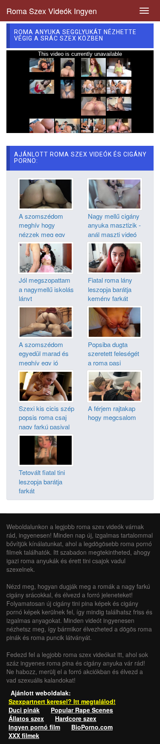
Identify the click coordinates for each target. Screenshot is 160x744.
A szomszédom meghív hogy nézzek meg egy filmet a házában (42, 229)
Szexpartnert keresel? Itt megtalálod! (62, 701)
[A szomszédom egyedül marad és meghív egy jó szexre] (45, 321)
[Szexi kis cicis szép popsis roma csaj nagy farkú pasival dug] (45, 385)
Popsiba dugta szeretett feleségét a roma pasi (113, 353)
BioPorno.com (92, 727)
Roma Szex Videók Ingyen (51, 10)
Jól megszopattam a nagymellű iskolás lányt (46, 289)
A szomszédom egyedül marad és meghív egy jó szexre (44, 358)
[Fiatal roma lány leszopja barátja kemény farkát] (115, 257)
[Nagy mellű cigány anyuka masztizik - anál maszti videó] (115, 192)
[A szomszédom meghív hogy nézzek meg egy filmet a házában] (45, 192)
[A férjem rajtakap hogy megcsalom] (115, 385)
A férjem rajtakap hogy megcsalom (112, 413)
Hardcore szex (75, 718)
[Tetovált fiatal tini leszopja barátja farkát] (45, 449)
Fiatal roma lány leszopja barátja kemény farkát (110, 289)
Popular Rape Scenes (82, 710)
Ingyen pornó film (34, 727)
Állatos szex (26, 718)
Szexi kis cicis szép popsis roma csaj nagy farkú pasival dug (46, 422)
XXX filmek (24, 735)
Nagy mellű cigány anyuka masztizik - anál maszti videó (114, 225)
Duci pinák (24, 710)
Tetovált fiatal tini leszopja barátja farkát (42, 481)
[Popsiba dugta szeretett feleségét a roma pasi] (115, 321)
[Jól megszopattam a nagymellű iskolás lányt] (45, 257)
